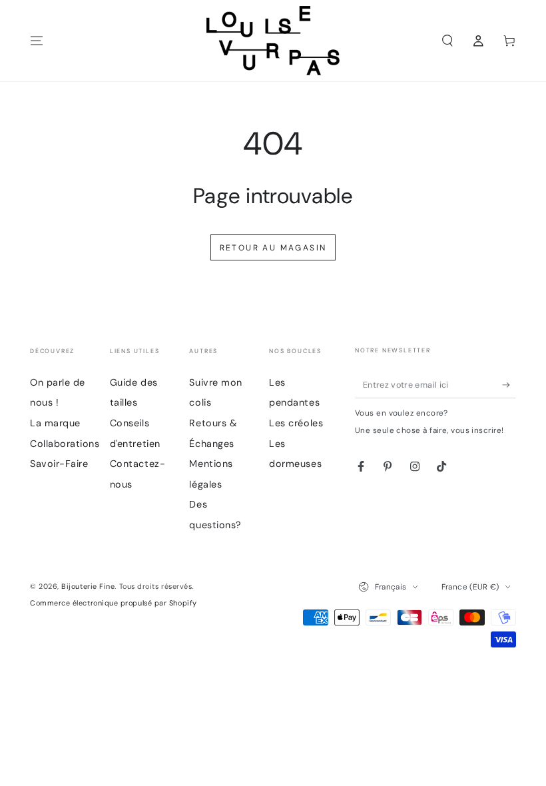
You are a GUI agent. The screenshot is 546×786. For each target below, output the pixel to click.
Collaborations (65, 444)
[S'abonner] (509, 385)
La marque (55, 423)
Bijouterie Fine (88, 586)
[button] (447, 40)
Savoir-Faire (59, 464)
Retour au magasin (273, 247)
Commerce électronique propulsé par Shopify (113, 602)
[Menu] (37, 40)
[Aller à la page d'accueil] (273, 40)
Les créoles (296, 423)
